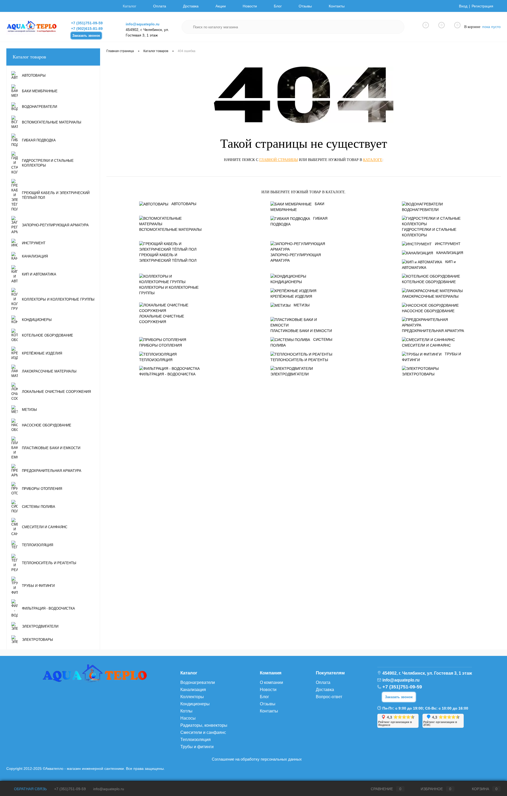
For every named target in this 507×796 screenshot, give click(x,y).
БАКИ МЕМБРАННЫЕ (297, 207)
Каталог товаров (29, 56)
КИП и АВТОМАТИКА (429, 265)
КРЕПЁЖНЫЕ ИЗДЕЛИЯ (291, 296)
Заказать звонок (86, 36)
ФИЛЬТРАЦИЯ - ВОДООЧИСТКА (167, 374)
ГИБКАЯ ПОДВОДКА (298, 221)
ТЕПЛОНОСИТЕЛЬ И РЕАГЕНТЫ (299, 360)
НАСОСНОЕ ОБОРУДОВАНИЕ (428, 311)
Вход (463, 6)
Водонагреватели (197, 682)
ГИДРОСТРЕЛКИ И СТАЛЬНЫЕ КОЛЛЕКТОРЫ (429, 232)
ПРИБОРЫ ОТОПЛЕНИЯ (160, 345)
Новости (250, 6)
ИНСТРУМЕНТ (448, 244)
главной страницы (278, 160)
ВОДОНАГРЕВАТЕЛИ (420, 210)
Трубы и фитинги (197, 746)
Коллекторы (192, 696)
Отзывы (305, 6)
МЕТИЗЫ (301, 305)
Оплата (159, 6)
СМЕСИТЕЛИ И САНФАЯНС (426, 345)
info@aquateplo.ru (142, 24)
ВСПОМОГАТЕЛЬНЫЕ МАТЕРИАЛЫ (170, 229)
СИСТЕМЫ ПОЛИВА (301, 342)
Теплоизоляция (195, 739)
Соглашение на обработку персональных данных (257, 759)
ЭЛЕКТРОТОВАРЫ (418, 374)
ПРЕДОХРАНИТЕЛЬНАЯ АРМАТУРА (433, 331)
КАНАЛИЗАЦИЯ (449, 253)
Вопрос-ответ (329, 696)
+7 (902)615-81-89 (87, 28)
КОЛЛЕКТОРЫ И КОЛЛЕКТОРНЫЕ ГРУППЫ (169, 290)
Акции (220, 6)
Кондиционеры (195, 704)
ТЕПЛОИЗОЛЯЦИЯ (155, 360)
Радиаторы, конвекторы (203, 725)
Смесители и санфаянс (203, 732)
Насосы (188, 718)
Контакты (337, 6)
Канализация (193, 689)
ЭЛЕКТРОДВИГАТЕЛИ (289, 374)
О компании (271, 682)
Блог (278, 6)
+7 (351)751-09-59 (87, 23)
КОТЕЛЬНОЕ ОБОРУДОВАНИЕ (429, 282)
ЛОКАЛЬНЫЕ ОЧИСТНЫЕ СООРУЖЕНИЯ (161, 319)
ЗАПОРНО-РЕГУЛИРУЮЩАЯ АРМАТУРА (295, 258)
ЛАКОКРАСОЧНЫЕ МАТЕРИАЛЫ (430, 296)
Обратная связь (30, 789)
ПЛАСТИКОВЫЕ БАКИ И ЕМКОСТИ (301, 331)
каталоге (372, 160)
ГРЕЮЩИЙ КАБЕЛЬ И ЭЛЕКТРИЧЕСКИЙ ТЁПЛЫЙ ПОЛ (167, 258)
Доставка (191, 6)
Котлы (186, 711)
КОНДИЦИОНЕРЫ (286, 282)
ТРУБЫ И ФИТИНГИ (431, 357)
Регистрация (482, 6)
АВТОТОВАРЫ (183, 204)
